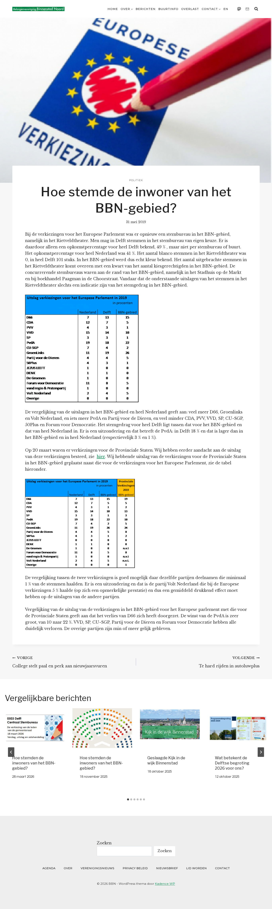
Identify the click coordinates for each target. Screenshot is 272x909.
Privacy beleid (135, 868)
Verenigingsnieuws (97, 868)
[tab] (128, 799)
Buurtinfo (168, 9)
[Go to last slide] (11, 752)
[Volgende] (261, 752)
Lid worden (196, 868)
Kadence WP (165, 884)
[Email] (247, 9)
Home (113, 9)
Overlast (190, 9)
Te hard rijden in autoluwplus (229, 662)
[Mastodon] (239, 9)
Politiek (136, 180)
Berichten (146, 9)
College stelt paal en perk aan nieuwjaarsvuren (59, 662)
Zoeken (104, 843)
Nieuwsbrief (167, 868)
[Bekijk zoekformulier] (256, 9)
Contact (222, 868)
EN (225, 9)
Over (68, 868)
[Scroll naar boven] (261, 900)
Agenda (48, 868)
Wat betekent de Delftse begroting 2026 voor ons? (232, 763)
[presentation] (35, 728)
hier (101, 456)
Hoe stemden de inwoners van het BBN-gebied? (33, 763)
